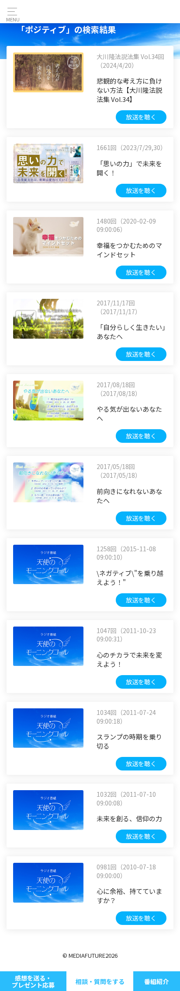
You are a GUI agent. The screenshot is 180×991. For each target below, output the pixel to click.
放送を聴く (141, 116)
